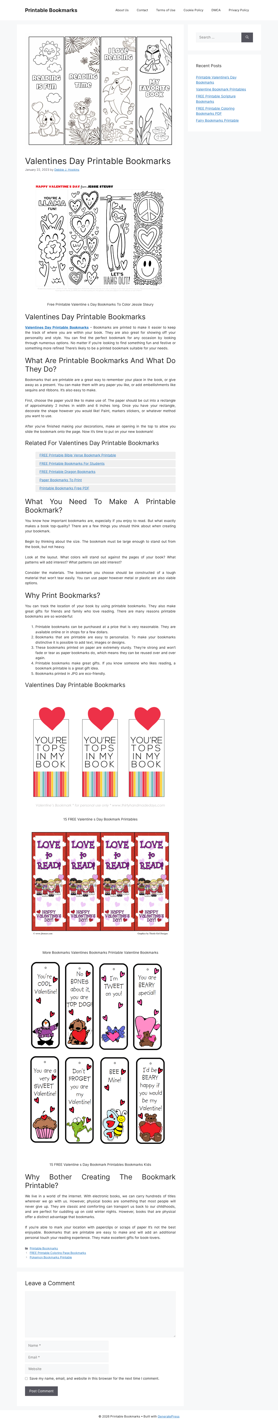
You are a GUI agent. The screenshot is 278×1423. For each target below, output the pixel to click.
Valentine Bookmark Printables (221, 89)
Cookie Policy (193, 10)
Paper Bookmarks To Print (60, 480)
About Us (122, 10)
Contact (142, 10)
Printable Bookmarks (51, 10)
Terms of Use (165, 10)
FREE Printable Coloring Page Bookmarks (58, 1253)
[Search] (247, 37)
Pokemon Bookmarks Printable (51, 1257)
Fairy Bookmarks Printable (217, 120)
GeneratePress (168, 1416)
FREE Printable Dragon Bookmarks (67, 472)
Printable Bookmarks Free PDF (64, 488)
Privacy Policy (239, 10)
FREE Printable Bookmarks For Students (72, 464)
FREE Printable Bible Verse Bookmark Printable (77, 455)
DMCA (216, 10)
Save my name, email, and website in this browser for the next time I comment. (94, 1378)
